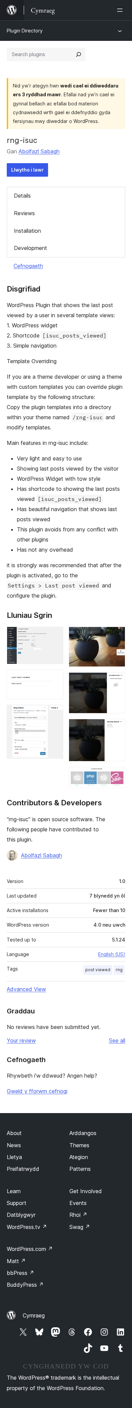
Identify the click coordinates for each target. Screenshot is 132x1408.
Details (22, 195)
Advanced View (26, 989)
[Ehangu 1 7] (54, 635)
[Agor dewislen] (121, 10)
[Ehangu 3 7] (54, 713)
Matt (16, 1261)
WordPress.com (30, 1249)
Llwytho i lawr (27, 170)
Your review (21, 1040)
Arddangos (82, 1133)
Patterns (80, 1168)
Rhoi (78, 1214)
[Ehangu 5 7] (116, 681)
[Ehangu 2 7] (54, 678)
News (14, 1145)
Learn (14, 1191)
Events (78, 1203)
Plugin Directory (25, 30)
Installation (27, 230)
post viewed (97, 969)
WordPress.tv (27, 1227)
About (14, 1133)
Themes (79, 1145)
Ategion (78, 1157)
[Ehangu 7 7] (116, 776)
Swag (79, 1227)
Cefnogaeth (28, 265)
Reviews (24, 213)
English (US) (111, 954)
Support (16, 1203)
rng (119, 969)
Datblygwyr (21, 1214)
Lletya (14, 1157)
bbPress (20, 1272)
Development (30, 248)
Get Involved (85, 1191)
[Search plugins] (78, 54)
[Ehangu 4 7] (116, 635)
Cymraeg (34, 1315)
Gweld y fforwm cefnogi (37, 1091)
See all (117, 1040)
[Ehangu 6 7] (116, 728)
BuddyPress (25, 1284)
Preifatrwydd (23, 1168)
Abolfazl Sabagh (39, 151)
